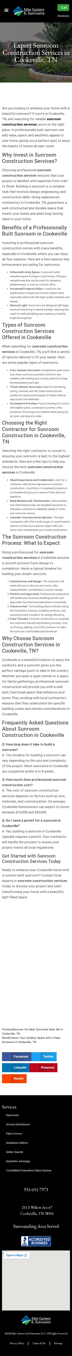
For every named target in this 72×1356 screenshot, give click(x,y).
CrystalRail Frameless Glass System (29, 1170)
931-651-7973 (36, 1190)
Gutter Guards (14, 1152)
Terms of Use (39, 1343)
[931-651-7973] (36, 1181)
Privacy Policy (17, 1343)
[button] (6, 10)
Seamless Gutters (17, 1142)
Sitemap (58, 1343)
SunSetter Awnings (18, 1161)
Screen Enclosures (18, 1124)
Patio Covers (14, 1133)
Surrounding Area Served (36, 1226)
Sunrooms (12, 1115)
